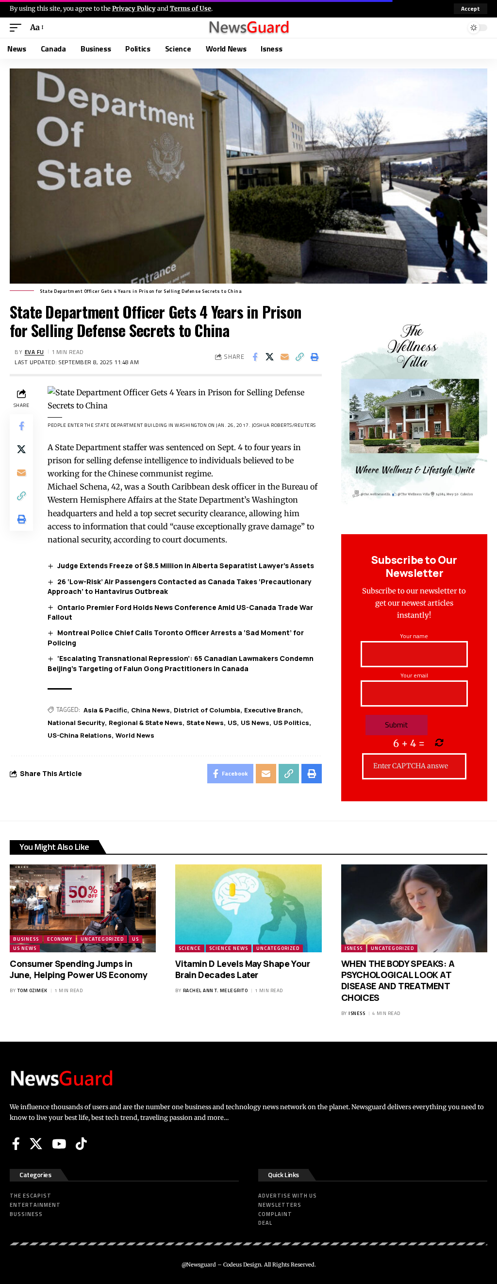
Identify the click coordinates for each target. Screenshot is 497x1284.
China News (150, 710)
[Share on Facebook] (255, 357)
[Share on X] (270, 357)
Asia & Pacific (105, 710)
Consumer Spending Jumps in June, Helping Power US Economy (79, 969)
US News (255, 722)
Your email (414, 675)
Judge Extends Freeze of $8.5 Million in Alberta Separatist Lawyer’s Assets (185, 565)
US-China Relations (80, 735)
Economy (59, 939)
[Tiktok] (81, 1143)
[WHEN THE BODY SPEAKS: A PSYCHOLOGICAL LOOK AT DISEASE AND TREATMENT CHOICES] (414, 908)
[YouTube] (59, 1143)
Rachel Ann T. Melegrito (215, 990)
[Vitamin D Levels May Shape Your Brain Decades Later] (248, 908)
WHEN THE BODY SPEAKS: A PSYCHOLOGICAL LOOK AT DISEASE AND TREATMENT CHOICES (398, 980)
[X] (36, 1143)
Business (26, 939)
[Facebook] (16, 1143)
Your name (414, 636)
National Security (76, 722)
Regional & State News (145, 722)
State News (205, 722)
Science (190, 948)
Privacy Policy (134, 8)
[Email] (285, 357)
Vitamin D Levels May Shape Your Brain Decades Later (242, 969)
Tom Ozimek (32, 990)
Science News (228, 948)
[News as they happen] (248, 27)
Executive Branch (272, 710)
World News (135, 735)
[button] (470, 8)
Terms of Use (190, 8)
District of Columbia (207, 710)
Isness (354, 948)
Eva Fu (34, 352)
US (232, 722)
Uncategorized (102, 939)
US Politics (291, 722)
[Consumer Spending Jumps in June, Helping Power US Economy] (83, 908)
